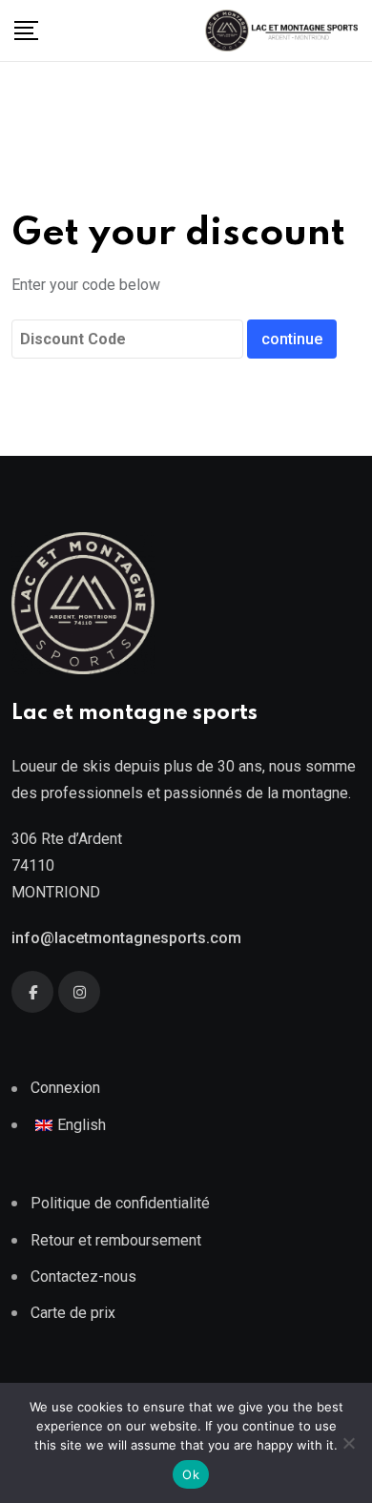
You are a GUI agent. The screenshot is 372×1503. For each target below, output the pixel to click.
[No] (348, 1442)
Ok (190, 1474)
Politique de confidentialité (120, 1203)
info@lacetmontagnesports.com (126, 938)
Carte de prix (73, 1313)
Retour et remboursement (116, 1240)
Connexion (65, 1088)
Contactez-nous (83, 1276)
